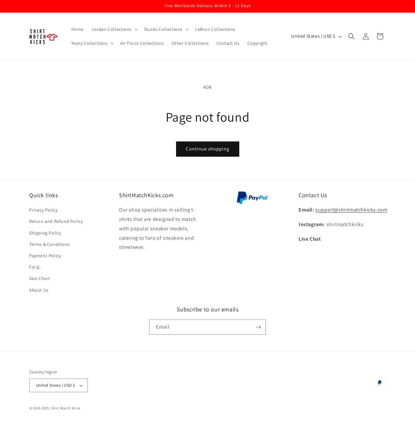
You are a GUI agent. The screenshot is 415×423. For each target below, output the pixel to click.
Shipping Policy (45, 233)
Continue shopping (208, 149)
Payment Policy (45, 256)
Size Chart (39, 278)
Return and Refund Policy (56, 221)
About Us (39, 290)
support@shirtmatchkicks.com (351, 209)
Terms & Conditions (49, 244)
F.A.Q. (35, 267)
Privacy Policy (43, 210)
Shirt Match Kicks (66, 408)
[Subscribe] (258, 327)
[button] (114, 29)
